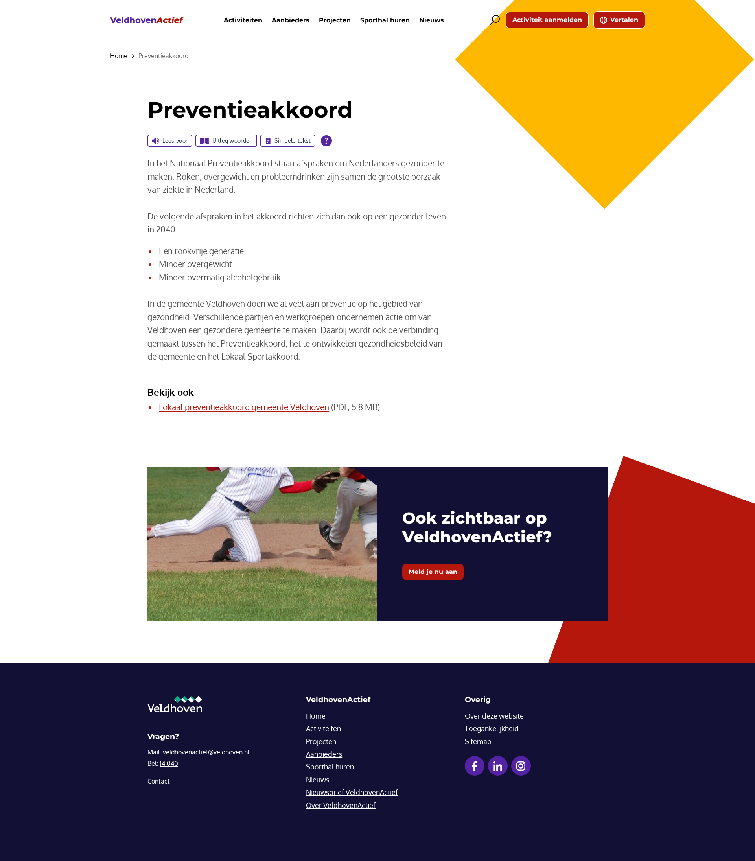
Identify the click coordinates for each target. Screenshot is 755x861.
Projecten (335, 20)
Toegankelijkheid (492, 728)
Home (316, 716)
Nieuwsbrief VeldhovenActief (352, 792)
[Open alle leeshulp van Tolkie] (326, 140)
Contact (158, 781)
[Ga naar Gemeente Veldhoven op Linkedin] (498, 766)
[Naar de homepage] (147, 20)
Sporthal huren (385, 20)
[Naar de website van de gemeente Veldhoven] (174, 706)
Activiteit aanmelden (547, 20)
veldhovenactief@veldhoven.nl (206, 752)
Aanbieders (290, 20)
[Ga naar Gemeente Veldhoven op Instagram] (521, 766)
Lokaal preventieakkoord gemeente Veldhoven (244, 407)
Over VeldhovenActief (341, 805)
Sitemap (478, 741)
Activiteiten (243, 20)
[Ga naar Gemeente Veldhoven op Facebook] (474, 766)
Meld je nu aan (433, 571)
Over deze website (494, 716)
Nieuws (431, 20)
